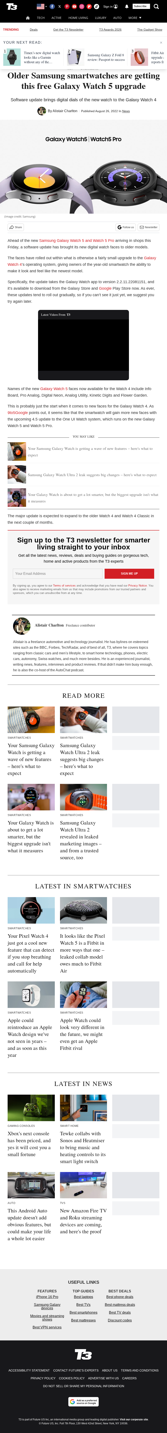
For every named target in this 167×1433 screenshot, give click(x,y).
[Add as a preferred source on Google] (83, 1401)
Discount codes (120, 1320)
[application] (83, 345)
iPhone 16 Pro (47, 1297)
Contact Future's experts (76, 1370)
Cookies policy (72, 1378)
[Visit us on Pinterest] (67, 6)
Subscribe (140, 6)
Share (18, 227)
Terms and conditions (140, 1370)
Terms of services (65, 585)
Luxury (100, 18)
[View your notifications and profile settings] (126, 6)
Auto (117, 18)
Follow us (128, 227)
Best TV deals (120, 1312)
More (133, 18)
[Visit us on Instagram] (81, 6)
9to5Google (18, 413)
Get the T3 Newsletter (68, 29)
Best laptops (83, 1297)
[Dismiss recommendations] (161, 42)
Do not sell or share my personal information (83, 1386)
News (126, 111)
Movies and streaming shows (47, 1317)
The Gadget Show (149, 29)
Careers (129, 1378)
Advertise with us (103, 1378)
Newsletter (151, 227)
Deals (34, 29)
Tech (41, 18)
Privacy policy (43, 1378)
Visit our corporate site (134, 1419)
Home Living (78, 18)
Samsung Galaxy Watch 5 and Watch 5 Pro (76, 240)
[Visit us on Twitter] (59, 6)
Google (105, 288)
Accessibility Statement (29, 1370)
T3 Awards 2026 (110, 29)
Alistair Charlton (65, 111)
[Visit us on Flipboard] (89, 6)
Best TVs (83, 1305)
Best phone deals (119, 1297)
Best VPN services (47, 1327)
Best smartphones (83, 1312)
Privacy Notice (137, 585)
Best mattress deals (120, 1305)
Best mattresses (83, 1320)
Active (57, 18)
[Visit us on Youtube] (74, 6)
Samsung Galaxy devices (47, 1306)
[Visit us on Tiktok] (96, 6)
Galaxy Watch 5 (54, 389)
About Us (109, 1370)
